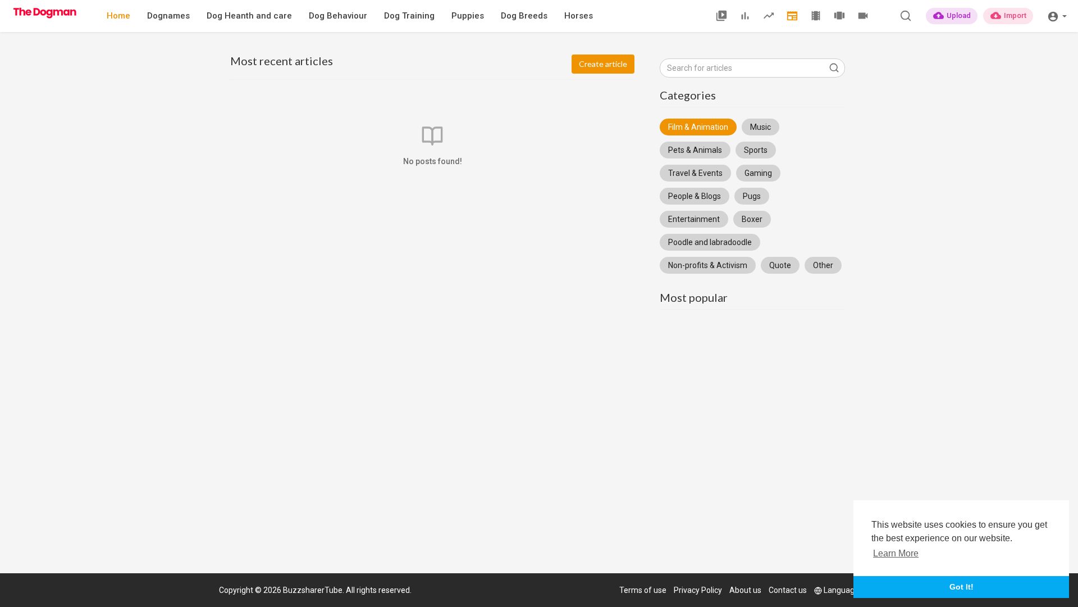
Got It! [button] (961, 586)
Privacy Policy (698, 590)
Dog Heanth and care (249, 16)
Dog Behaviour (338, 16)
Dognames (168, 16)
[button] (1057, 15)
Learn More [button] (896, 553)
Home (118, 16)
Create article (603, 64)
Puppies (467, 16)
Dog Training (409, 16)
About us (745, 590)
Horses (578, 16)
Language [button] (841, 590)
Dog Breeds (524, 16)
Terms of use (642, 590)
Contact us (788, 590)
